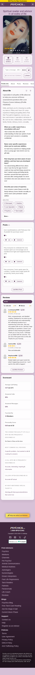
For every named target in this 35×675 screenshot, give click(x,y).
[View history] (30, 90)
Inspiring (21, 466)
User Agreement (8, 637)
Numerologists (7, 573)
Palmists (5, 586)
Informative (8, 469)
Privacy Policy (7, 640)
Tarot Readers (7, 582)
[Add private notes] (26, 90)
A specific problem (10, 451)
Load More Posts (17, 289)
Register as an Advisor (10, 626)
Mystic (21, 207)
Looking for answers (11, 454)
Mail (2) (26, 305)
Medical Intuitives (8, 567)
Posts (19, 83)
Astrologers (6, 570)
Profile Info (5, 83)
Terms (4, 633)
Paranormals (7, 589)
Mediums (5, 554)
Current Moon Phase (10, 612)
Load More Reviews (17, 369)
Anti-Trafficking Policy (10, 646)
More (6, 216)
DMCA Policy (7, 643)
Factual (14, 479)
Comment (19, 240)
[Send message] (29, 70)
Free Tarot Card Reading (11, 606)
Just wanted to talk (22, 451)
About (13, 83)
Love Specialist (10, 207)
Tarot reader (19, 211)
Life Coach (6, 592)
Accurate (7, 466)
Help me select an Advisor (19, 515)
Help (3, 623)
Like (9, 240)
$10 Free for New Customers (17, 1)
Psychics (8, 211)
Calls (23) (11, 305)
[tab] (11, 50)
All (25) (6, 301)
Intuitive (19, 203)
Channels (5, 558)
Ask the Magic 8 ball (10, 609)
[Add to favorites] (28, 47)
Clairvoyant (8, 203)
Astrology (8, 492)
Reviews (25, 83)
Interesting (14, 466)
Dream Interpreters (9, 576)
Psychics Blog (7, 603)
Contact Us (6, 620)
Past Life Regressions (10, 579)
